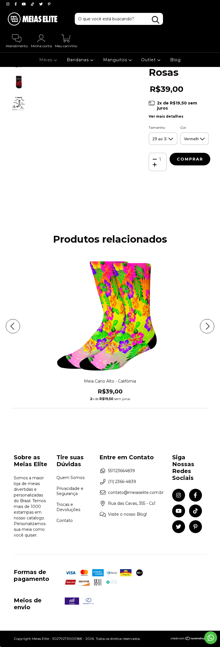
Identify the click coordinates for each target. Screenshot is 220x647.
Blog (175, 59)
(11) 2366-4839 (122, 481)
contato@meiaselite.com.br (136, 492)
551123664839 (121, 470)
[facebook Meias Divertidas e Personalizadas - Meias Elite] (16, 4)
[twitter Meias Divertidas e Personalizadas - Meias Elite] (41, 4)
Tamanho (157, 127)
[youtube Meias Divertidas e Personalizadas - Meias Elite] (24, 4)
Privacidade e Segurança (69, 491)
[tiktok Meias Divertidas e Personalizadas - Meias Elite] (33, 4)
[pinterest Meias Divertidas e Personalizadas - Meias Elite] (49, 4)
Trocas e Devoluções (68, 507)
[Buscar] (155, 20)
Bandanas (78, 59)
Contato (64, 520)
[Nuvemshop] (188, 639)
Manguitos (116, 59)
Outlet (149, 59)
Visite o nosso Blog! (127, 514)
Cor (183, 127)
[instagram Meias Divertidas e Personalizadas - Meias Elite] (8, 4)
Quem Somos (70, 477)
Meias (46, 59)
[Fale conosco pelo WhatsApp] (210, 637)
